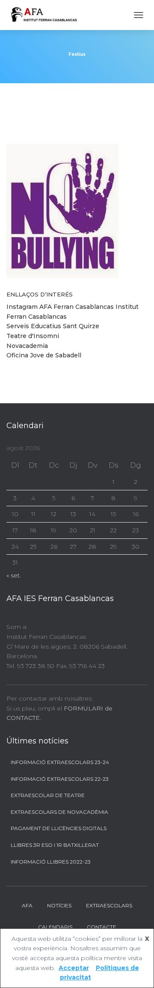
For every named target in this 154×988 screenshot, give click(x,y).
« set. (13, 575)
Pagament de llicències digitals (59, 828)
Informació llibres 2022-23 (51, 861)
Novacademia (27, 346)
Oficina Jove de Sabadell (43, 355)
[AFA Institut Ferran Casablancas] (46, 15)
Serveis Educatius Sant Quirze (52, 326)
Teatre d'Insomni (32, 336)
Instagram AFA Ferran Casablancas (60, 307)
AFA (27, 905)
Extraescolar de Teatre (48, 795)
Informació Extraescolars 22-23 (60, 779)
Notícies (59, 905)
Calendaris (55, 927)
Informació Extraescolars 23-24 (60, 762)
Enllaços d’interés (39, 294)
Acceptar (74, 968)
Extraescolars (109, 905)
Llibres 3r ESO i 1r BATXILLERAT (55, 845)
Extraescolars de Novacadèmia (59, 812)
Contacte (101, 927)
